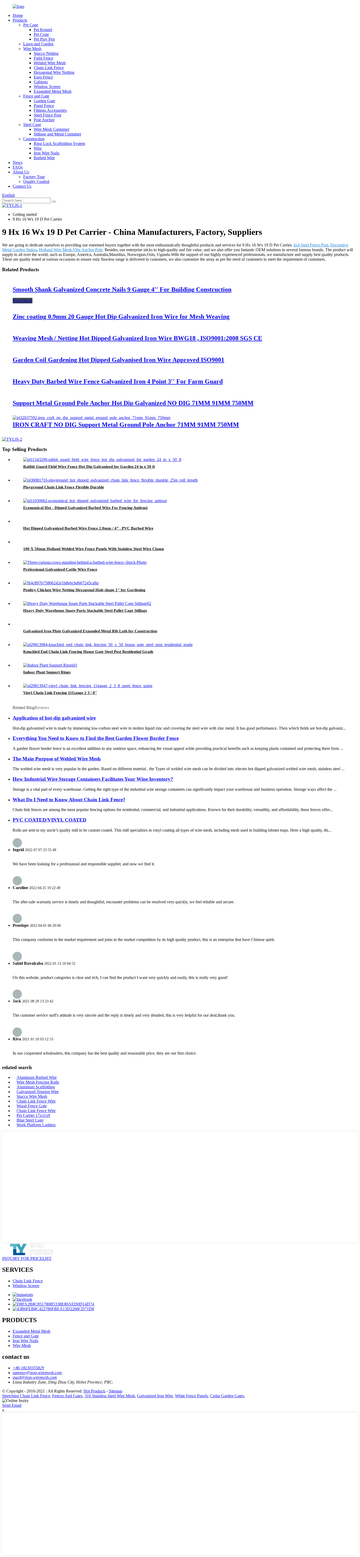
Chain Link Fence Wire (36, 1101)
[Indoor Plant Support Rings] (50, 665)
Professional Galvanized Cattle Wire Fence (60, 569)
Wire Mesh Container (51, 129)
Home (18, 15)
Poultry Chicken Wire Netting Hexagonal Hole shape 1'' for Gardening (84, 590)
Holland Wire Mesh (55, 250)
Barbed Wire (44, 158)
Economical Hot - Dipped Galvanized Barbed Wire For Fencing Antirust (85, 508)
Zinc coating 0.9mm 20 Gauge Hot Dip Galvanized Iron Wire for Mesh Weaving (121, 316)
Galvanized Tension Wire (38, 1091)
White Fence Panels (191, 1396)
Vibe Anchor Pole (88, 250)
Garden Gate (44, 101)
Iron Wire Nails (46, 153)
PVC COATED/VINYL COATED (49, 820)
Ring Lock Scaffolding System (59, 143)
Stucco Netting (46, 53)
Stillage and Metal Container (57, 134)
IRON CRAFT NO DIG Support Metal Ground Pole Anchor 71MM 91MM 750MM (126, 424)
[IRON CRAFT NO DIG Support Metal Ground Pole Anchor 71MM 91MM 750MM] (91, 417)
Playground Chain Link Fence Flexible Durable (63, 487)
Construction (34, 139)
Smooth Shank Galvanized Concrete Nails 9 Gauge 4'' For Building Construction (122, 289)
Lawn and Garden (38, 44)
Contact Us (22, 186)
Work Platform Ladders (36, 1125)
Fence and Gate (36, 96)
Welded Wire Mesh (50, 63)
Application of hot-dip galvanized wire (54, 718)
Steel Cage (32, 124)
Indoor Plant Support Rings (47, 672)
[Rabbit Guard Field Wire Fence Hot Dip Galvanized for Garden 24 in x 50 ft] (102, 459)
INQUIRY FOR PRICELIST (26, 1258)
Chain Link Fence (49, 67)
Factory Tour (34, 176)
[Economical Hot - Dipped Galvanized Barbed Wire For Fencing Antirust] (95, 500)
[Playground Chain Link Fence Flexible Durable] (110, 480)
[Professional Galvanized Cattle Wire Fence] (85, 562)
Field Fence (43, 58)
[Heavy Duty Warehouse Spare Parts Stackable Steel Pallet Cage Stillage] (87, 603)
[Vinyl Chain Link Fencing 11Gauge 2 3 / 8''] (87, 685)
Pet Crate (41, 34)
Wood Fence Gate (32, 1106)
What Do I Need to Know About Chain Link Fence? (69, 799)
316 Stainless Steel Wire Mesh (110, 1396)
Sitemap (115, 1391)
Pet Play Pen (44, 39)
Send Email (11, 1405)
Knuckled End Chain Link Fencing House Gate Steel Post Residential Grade (88, 651)
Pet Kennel (43, 29)
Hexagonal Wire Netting (54, 72)
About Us (21, 172)
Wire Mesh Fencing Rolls (38, 1082)
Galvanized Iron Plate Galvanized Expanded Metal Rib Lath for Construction (90, 631)
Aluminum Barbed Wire (37, 1077)
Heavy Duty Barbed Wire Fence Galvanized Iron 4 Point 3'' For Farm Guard (118, 381)
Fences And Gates (67, 1396)
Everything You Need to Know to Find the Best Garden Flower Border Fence (96, 738)
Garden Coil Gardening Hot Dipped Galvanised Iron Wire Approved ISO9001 (118, 359)
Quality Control (36, 181)
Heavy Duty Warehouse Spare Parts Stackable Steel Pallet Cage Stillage (85, 610)
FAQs (18, 167)
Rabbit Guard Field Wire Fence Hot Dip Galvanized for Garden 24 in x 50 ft (89, 466)
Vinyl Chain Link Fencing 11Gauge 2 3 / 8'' (60, 693)
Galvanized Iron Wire (155, 1396)
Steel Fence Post (47, 115)
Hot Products (94, 1391)
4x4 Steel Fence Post (310, 245)
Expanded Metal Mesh (52, 91)
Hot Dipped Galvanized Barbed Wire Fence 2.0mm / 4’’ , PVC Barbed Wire (88, 528)
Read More (22, 300)
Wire (38, 148)
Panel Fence (44, 105)
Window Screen (47, 86)
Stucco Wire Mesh (32, 1096)
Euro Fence (43, 77)
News (17, 162)
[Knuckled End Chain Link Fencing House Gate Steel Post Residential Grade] (108, 644)
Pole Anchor (44, 120)
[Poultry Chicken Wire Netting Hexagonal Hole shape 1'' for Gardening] (61, 583)
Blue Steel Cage (30, 1120)
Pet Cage (30, 25)
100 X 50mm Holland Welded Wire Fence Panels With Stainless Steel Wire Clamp (93, 549)
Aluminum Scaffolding (36, 1087)
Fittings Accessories (50, 110)
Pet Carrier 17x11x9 (33, 1115)
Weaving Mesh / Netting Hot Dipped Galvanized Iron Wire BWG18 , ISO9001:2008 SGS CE (137, 338)
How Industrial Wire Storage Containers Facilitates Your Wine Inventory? (93, 779)
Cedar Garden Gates (227, 1396)
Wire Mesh (32, 48)
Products (20, 20)
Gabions (41, 82)
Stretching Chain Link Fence (26, 1396)
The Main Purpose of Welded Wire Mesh (57, 758)
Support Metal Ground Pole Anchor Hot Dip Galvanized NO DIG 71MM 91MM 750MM (133, 403)
